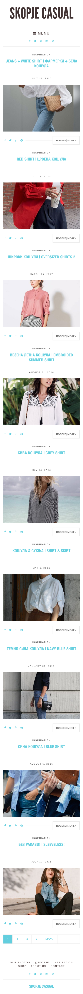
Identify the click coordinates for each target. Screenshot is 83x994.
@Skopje (42, 962)
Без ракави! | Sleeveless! (42, 844)
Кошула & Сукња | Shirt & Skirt (41, 550)
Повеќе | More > (66, 140)
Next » (49, 939)
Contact (58, 966)
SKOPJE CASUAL (41, 13)
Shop (22, 966)
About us (38, 966)
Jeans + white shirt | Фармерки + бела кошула (41, 63)
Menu (43, 33)
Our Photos (20, 962)
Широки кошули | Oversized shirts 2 (41, 257)
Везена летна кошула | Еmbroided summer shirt (41, 357)
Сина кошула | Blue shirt (41, 746)
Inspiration (41, 55)
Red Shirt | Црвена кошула (41, 159)
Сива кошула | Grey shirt (41, 452)
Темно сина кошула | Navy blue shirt (41, 648)
